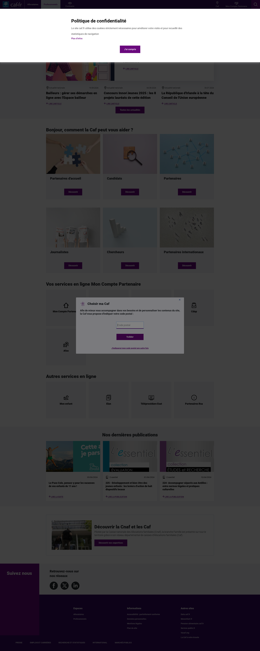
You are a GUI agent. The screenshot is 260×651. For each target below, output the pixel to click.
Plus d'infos (76, 38)
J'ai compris (130, 49)
